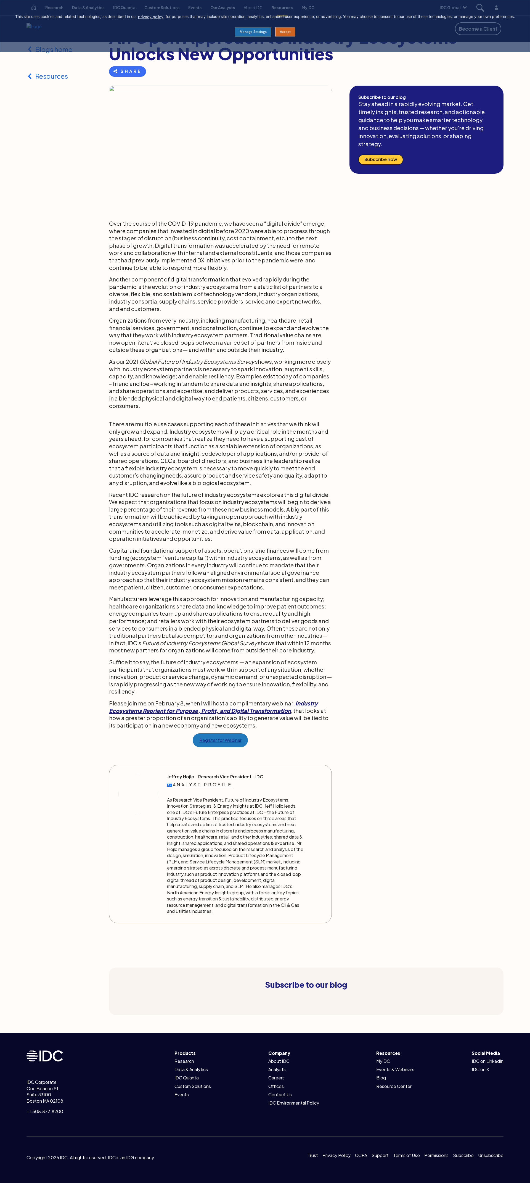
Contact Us (280, 1094)
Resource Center (394, 1086)
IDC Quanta (186, 1078)
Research (184, 1061)
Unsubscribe (491, 1155)
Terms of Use (406, 1155)
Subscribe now (380, 159)
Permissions (436, 1155)
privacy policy (150, 16)
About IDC (279, 1061)
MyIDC (383, 1061)
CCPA (361, 1155)
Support (380, 1155)
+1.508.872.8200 (44, 1111)
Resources (51, 76)
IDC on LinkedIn (488, 1061)
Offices (276, 1086)
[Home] (44, 1055)
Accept (285, 31)
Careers (276, 1078)
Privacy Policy (336, 1155)
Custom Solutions (192, 1086)
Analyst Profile (202, 784)
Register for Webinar (220, 740)
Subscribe (463, 1155)
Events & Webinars (395, 1069)
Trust (313, 1155)
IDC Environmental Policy (293, 1103)
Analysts (277, 1069)
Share (131, 71)
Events (181, 1094)
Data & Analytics (191, 1069)
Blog (381, 1078)
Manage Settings (253, 31)
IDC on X (480, 1069)
